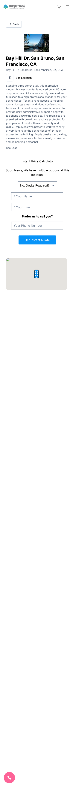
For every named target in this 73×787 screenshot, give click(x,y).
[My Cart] (59, 6)
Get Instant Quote (37, 240)
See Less (11, 147)
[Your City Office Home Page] (14, 7)
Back (16, 24)
